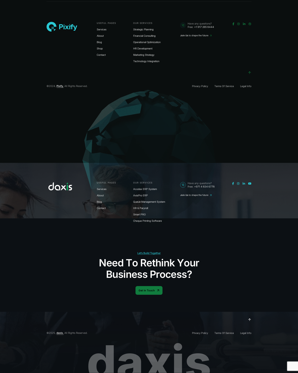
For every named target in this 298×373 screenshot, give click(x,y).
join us (184, 35)
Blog (99, 42)
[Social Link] (233, 24)
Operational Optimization (147, 42)
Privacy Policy (200, 86)
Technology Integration (146, 61)
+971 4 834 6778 (204, 186)
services (101, 29)
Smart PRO (139, 214)
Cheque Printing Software (147, 220)
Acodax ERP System (145, 189)
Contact (101, 54)
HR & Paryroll (140, 208)
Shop (100, 48)
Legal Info (245, 86)
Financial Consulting (144, 35)
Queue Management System (149, 201)
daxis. (60, 332)
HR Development (142, 48)
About (100, 35)
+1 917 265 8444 (204, 27)
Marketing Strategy (143, 54)
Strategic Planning (143, 29)
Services (101, 189)
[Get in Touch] (149, 290)
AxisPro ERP (140, 195)
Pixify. (60, 86)
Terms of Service (224, 86)
